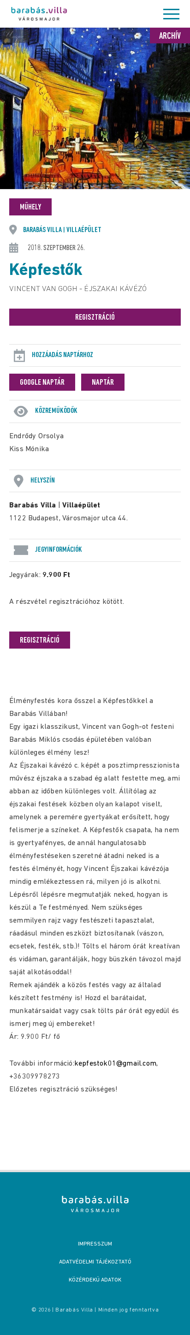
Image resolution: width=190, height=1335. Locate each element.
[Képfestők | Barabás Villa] (95, 1204)
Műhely (30, 207)
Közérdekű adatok (95, 1280)
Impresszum (95, 1244)
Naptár (103, 383)
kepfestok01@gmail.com (115, 1063)
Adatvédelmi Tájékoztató (95, 1262)
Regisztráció (95, 318)
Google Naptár (42, 383)
